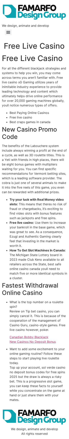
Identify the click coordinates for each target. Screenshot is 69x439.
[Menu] (8, 32)
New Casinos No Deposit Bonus (33, 342)
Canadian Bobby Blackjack (29, 337)
